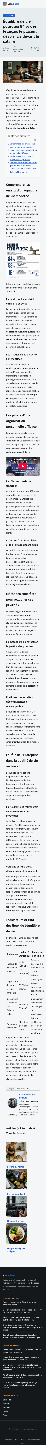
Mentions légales (11, 1440)
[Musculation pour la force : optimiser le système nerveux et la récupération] (16, 1206)
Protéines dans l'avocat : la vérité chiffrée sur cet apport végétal (22, 1350)
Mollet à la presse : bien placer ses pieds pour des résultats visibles (21, 1358)
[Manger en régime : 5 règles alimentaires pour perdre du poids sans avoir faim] (16, 1233)
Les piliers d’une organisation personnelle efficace (23, 151)
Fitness (6, 1403)
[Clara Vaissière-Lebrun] (13, 1103)
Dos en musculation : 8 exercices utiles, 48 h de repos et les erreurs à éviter (22, 1311)
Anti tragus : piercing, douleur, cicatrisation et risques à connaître (22, 1376)
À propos (10, 1089)
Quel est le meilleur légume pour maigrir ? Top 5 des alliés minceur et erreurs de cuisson (21, 1385)
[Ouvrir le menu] (41, 4)
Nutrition (6, 1407)
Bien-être (9, 15)
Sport (5, 1415)
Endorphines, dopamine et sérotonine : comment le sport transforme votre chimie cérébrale (22, 1367)
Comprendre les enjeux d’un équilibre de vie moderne (22, 145)
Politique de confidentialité (31, 1440)
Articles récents (23, 1089)
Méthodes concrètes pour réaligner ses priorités (21, 158)
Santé (5, 1411)
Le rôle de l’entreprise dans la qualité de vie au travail (23, 164)
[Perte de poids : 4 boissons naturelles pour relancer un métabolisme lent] (16, 1178)
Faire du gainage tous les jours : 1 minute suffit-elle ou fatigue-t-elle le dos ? (21, 1318)
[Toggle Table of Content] (34, 140)
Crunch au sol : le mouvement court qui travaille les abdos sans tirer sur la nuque (21, 1336)
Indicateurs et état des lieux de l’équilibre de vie (23, 170)
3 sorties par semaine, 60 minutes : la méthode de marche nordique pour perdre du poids (23, 1327)
